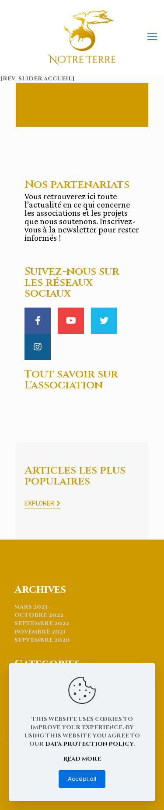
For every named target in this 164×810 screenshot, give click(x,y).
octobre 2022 (38, 615)
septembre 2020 (42, 640)
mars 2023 (31, 607)
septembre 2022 (41, 623)
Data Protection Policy (89, 744)
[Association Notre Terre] (82, 37)
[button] (42, 504)
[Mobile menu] (152, 37)
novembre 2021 (40, 632)
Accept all (82, 779)
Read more (82, 759)
